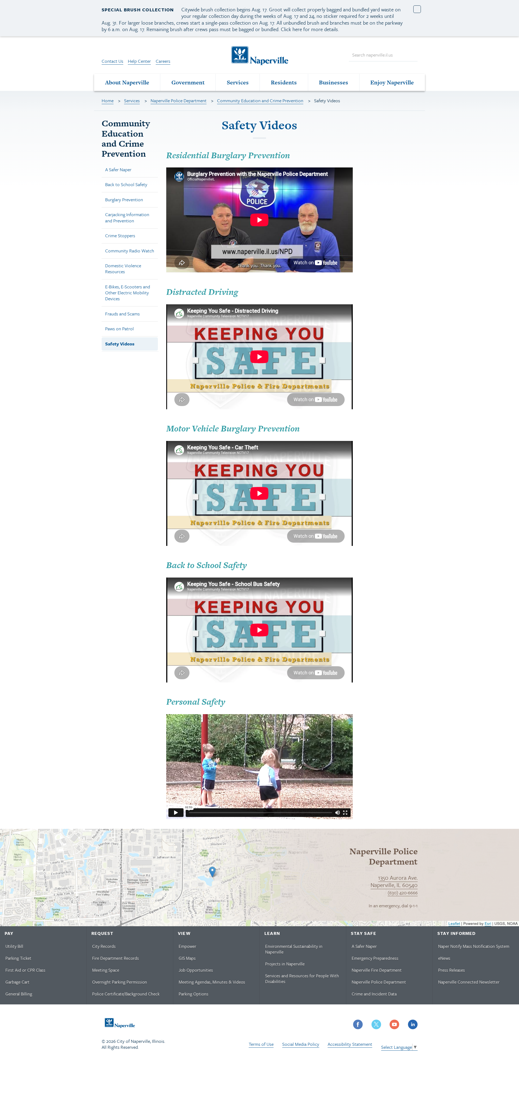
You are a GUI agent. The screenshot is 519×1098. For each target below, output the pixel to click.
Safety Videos (119, 343)
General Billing (18, 994)
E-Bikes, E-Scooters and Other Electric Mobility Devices (127, 292)
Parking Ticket (18, 958)
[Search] (411, 55)
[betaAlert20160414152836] (417, 9)
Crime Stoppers (120, 235)
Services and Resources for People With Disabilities (302, 978)
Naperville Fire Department (377, 970)
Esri (488, 923)
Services (238, 82)
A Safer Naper (118, 169)
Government (188, 82)
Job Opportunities (196, 970)
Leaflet (454, 923)
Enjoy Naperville (392, 82)
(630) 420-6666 (403, 892)
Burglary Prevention (124, 199)
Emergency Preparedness (375, 958)
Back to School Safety (126, 184)
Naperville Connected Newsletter (469, 982)
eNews (444, 958)
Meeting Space (105, 970)
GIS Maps (187, 958)
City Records (104, 946)
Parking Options (193, 994)
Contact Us (112, 61)
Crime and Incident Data (374, 994)
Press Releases (451, 970)
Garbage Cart (17, 982)
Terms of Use (261, 1044)
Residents (284, 82)
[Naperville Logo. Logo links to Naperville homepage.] (259, 55)
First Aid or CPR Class (25, 970)
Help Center (139, 61)
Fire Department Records (115, 958)
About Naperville (127, 82)
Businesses (333, 82)
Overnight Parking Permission (119, 982)
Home (108, 100)
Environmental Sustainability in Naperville (293, 949)
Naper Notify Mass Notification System (473, 946)
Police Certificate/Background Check (125, 994)
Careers (163, 61)
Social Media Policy (300, 1044)
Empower (187, 946)
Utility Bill (14, 946)
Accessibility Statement (350, 1044)
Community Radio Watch (129, 250)
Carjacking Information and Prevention (127, 217)
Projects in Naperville (285, 964)
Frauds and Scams (122, 313)
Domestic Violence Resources (123, 268)
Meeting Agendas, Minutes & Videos (212, 982)
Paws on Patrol (119, 328)
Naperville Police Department (179, 100)
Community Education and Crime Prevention (260, 100)
